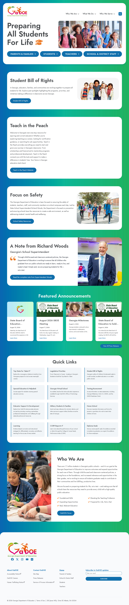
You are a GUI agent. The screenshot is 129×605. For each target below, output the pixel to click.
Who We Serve (106, 14)
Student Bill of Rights (20, 101)
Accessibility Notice (13, 574)
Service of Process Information (43, 582)
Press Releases (38, 578)
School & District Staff (101, 54)
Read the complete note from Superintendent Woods (32, 277)
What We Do (88, 14)
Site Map (36, 574)
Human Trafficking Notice (15, 582)
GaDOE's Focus (65, 513)
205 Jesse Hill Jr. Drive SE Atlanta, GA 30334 (61, 601)
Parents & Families (21, 54)
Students (49, 54)
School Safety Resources (22, 221)
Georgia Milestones (79, 320)
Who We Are (71, 14)
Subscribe (103, 579)
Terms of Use (40, 601)
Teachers (71, 54)
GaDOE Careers (12, 578)
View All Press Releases (111, 346)
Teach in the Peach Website (23, 170)
